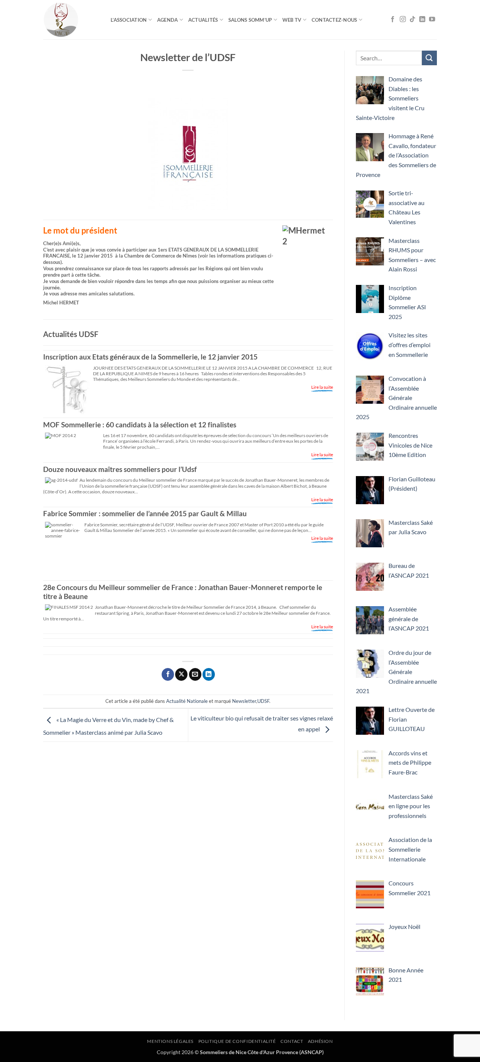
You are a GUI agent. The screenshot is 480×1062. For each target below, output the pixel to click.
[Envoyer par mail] (195, 674)
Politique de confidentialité (237, 1041)
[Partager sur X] (181, 674)
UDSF (263, 701)
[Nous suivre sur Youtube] (432, 19)
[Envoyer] (429, 58)
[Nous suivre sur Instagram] (403, 19)
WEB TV (292, 20)
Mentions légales (170, 1041)
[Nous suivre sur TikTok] (413, 19)
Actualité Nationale (187, 701)
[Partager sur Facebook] (168, 674)
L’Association (129, 20)
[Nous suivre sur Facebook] (393, 19)
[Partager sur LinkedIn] (208, 674)
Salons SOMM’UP (250, 20)
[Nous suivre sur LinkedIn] (422, 19)
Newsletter (244, 701)
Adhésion (320, 1041)
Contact (291, 1041)
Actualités (203, 20)
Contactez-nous (334, 20)
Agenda (167, 20)
